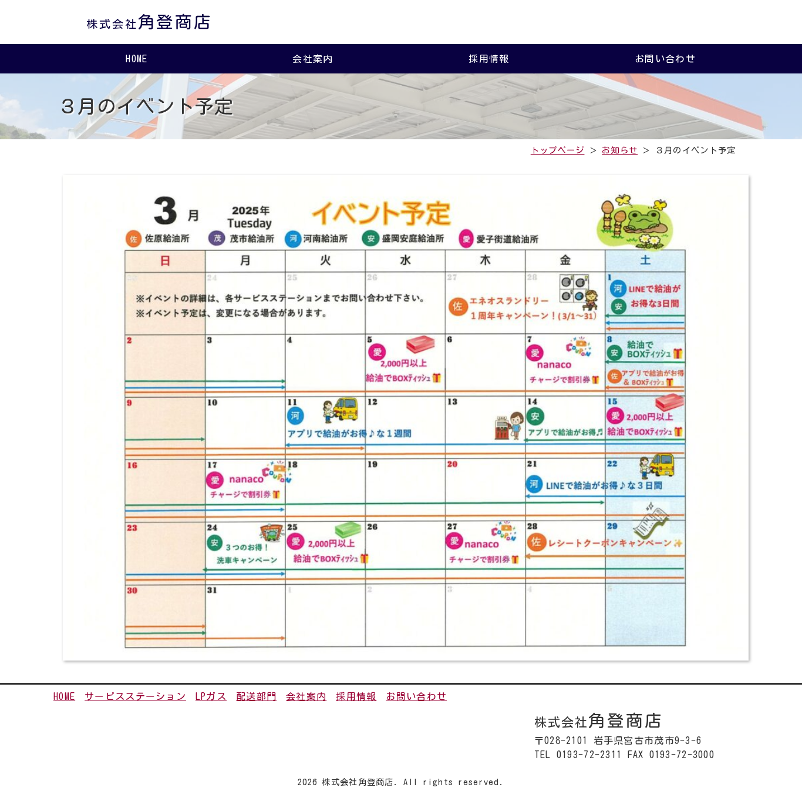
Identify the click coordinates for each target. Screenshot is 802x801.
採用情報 (489, 58)
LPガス (211, 696)
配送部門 (256, 696)
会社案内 (312, 58)
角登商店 (149, 22)
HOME (136, 58)
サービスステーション (135, 696)
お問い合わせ (665, 58)
